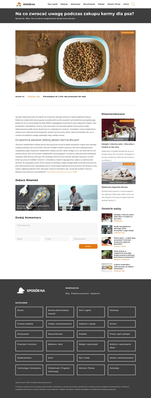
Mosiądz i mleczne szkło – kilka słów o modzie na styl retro (124, 217)
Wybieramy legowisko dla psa (115, 187)
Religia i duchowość (88, 344)
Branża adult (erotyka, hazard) (58, 312)
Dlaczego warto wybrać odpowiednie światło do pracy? (33, 207)
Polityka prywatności (80, 293)
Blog (67, 293)
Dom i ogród (53, 4)
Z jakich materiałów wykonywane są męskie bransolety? (123, 267)
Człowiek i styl (33, 96)
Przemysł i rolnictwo (26, 344)
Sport (50, 358)
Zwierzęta (114, 368)
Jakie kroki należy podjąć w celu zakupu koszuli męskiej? (77, 207)
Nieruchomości (89, 4)
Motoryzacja (75, 4)
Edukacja (64, 4)
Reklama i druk (55, 344)
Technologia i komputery (29, 368)
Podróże (101, 4)
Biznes (20, 310)
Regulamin (95, 293)
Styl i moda (84, 358)
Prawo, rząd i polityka (120, 334)
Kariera (126, 4)
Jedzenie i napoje (87, 324)
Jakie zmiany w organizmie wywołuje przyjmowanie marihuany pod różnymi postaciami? (124, 254)
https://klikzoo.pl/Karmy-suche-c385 (61, 172)
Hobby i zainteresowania (60, 324)
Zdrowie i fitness (114, 4)
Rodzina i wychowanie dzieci (120, 346)
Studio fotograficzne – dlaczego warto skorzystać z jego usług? (124, 228)
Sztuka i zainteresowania (121, 358)
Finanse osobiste (25, 324)
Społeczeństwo (24, 358)
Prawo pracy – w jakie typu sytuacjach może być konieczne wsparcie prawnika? (125, 241)
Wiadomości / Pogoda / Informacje (59, 370)
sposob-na (19, 96)
